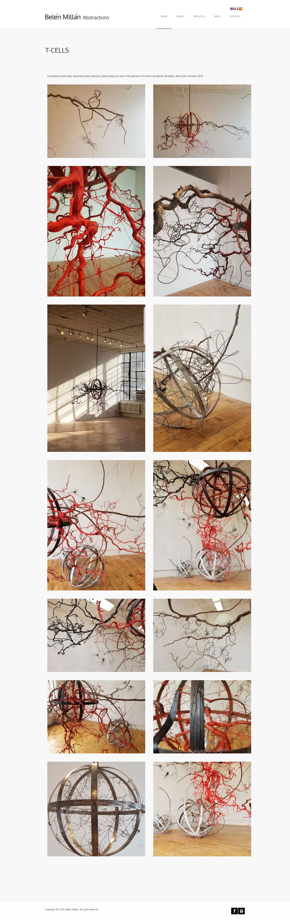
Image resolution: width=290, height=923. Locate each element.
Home (164, 16)
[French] (236, 8)
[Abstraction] (77, 15)
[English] (232, 8)
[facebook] (234, 911)
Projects (199, 16)
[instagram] (241, 911)
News (217, 16)
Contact (235, 16)
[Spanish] (240, 8)
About (181, 16)
